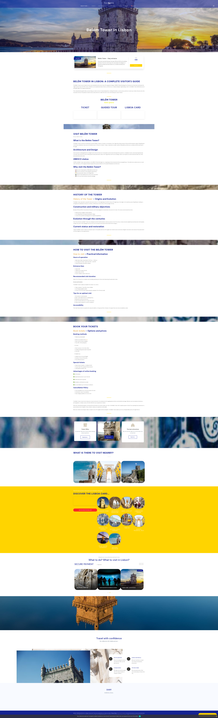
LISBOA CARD (78, 480)
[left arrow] (108, 457)
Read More (99, 564)
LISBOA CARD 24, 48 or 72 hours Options (108, 587)
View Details (136, 65)
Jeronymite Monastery (115, 511)
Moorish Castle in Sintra (105, 480)
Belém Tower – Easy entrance (107, 58)
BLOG (120, 6)
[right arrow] (110, 457)
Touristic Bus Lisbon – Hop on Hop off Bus (85, 587)
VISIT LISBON (101, 6)
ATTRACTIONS (111, 6)
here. (87, 339)
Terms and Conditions (121, 713)
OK (139, 716)
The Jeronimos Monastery (128, 587)
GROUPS (126, 6)
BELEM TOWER (84, 6)
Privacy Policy (114, 713)
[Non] (216, 716)
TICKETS (93, 6)
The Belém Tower (103, 511)
